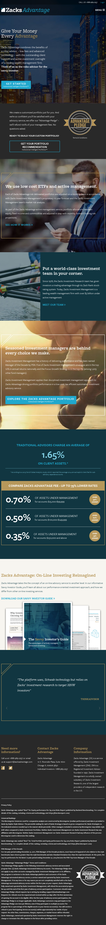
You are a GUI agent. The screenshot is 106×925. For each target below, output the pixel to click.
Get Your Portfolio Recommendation (35, 146)
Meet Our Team (53, 304)
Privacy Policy (6, 805)
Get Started (16, 85)
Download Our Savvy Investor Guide (27, 598)
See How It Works (18, 225)
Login (102, 2)
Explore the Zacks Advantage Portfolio (40, 400)
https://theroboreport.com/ (59, 813)
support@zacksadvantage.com (19, 761)
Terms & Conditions (80, 137)
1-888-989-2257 (91, 2)
